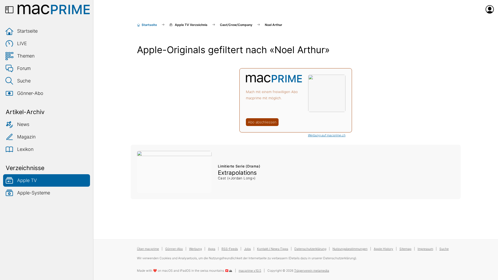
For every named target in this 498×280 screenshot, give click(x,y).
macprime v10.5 (250, 270)
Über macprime (148, 249)
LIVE (22, 43)
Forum (24, 68)
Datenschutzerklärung (310, 249)
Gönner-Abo (30, 93)
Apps (211, 249)
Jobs (247, 249)
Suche (24, 80)
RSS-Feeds (230, 249)
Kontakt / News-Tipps (272, 249)
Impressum (425, 249)
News (23, 124)
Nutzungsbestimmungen (350, 249)
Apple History (383, 249)
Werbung (195, 249)
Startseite (27, 31)
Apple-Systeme (33, 192)
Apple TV (27, 180)
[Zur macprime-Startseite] (53, 9)
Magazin (26, 136)
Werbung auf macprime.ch (326, 135)
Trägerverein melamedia (311, 270)
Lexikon (25, 149)
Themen (25, 56)
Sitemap (405, 249)
